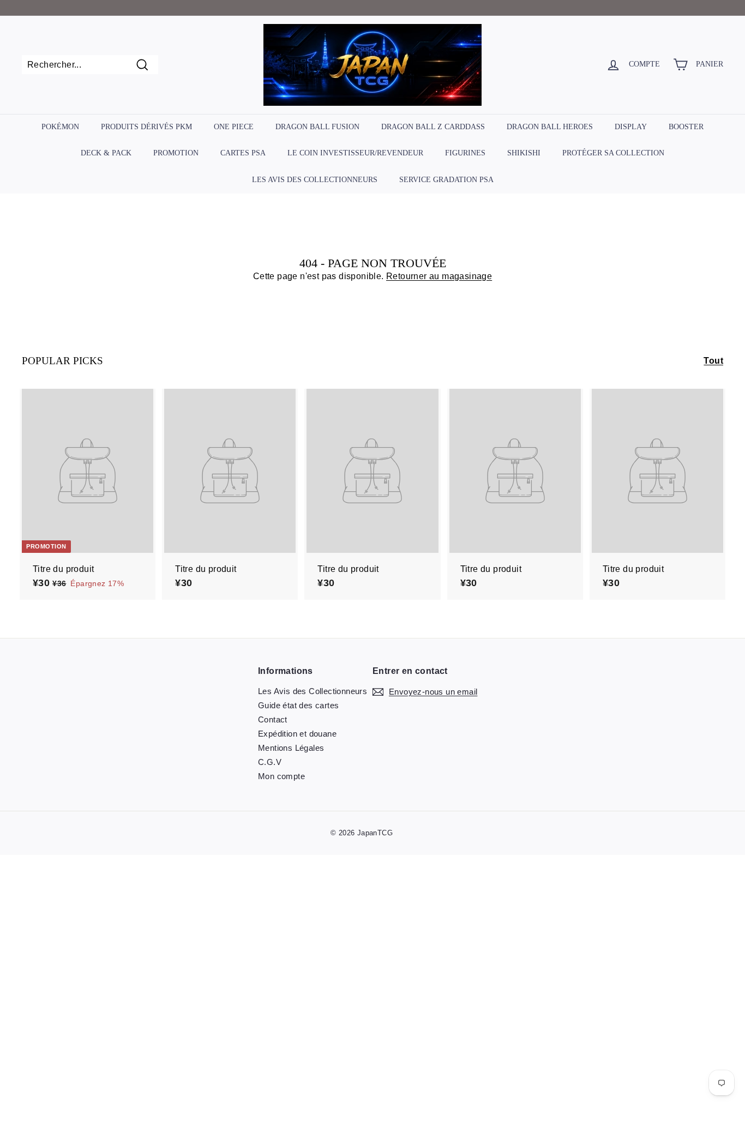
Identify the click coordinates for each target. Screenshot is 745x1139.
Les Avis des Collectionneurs (314, 180)
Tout (713, 360)
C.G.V (269, 762)
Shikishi (523, 153)
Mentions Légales (291, 747)
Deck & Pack (106, 153)
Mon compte (281, 776)
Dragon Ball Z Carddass (433, 127)
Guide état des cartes (298, 705)
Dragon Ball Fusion (317, 127)
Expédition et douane (297, 733)
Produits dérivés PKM (146, 127)
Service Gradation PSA (446, 180)
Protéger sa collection (613, 153)
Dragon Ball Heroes (550, 127)
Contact (272, 719)
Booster (686, 127)
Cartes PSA (243, 153)
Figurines (465, 153)
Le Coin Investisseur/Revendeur (355, 153)
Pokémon (60, 127)
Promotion (176, 153)
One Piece (234, 127)
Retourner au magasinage (439, 276)
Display (631, 127)
